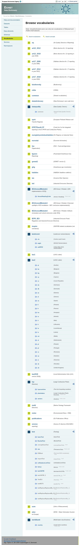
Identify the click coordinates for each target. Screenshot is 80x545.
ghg (33, 167)
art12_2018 (36, 54)
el (38, 297)
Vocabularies (8, 38)
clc (38, 239)
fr (38, 308)
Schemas (7, 34)
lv (38, 332)
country (40, 525)
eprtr (34, 119)
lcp (33, 382)
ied (33, 183)
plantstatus (41, 393)
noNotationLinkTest (44, 463)
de (38, 285)
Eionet (12, 16)
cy (38, 277)
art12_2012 (36, 48)
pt (38, 348)
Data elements (8, 31)
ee (38, 293)
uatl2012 (40, 247)
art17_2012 (36, 69)
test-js (39, 467)
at (38, 265)
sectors (40, 398)
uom (33, 506)
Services (6, 42)
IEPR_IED (36, 218)
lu (38, 328)
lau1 (33, 254)
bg (38, 273)
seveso (35, 424)
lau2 (33, 260)
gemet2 (35, 161)
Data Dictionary (19, 16)
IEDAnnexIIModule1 (40, 189)
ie (38, 316)
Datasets (7, 23)
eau (39, 449)
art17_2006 (36, 61)
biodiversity (36, 85)
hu (38, 312)
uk (38, 368)
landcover (36, 234)
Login (59, 1)
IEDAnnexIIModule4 (40, 211)
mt (38, 336)
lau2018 (35, 374)
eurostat (35, 140)
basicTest (41, 437)
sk (38, 364)
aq (33, 43)
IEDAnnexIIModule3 (40, 203)
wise (33, 512)
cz (38, 281)
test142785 (41, 471)
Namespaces (8, 46)
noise (34, 413)
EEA (12, 1)
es (38, 301)
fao (33, 146)
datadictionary (37, 101)
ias (33, 178)
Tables (6, 27)
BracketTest (41, 441)
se (38, 356)
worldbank (36, 520)
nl (38, 340)
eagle (39, 243)
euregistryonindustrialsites (42, 135)
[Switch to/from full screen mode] (66, 1)
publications (37, 418)
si (38, 360)
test (33, 432)
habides (35, 172)
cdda (34, 90)
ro (38, 352)
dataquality (36, 107)
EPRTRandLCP (38, 127)
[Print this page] (63, 1)
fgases (34, 154)
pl (38, 344)
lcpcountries (42, 389)
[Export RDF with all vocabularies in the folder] (73, 107)
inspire (34, 226)
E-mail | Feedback (10, 539)
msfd (34, 405)
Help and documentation (12, 20)
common (35, 95)
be (38, 269)
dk (38, 289)
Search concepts (50, 36)
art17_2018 (36, 77)
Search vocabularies (34, 36)
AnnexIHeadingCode (44, 196)
